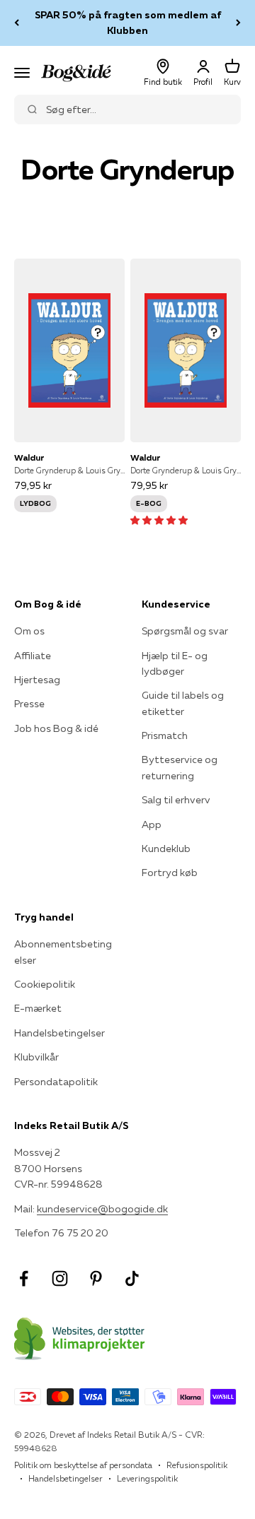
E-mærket (38, 1008)
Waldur (29, 457)
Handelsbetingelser (59, 1033)
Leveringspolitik (147, 1478)
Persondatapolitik (56, 1081)
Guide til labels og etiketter (183, 703)
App (152, 824)
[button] (159, 520)
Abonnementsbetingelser (63, 952)
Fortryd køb (170, 872)
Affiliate (32, 655)
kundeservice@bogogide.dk (102, 1208)
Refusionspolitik (196, 1465)
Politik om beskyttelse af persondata (83, 1465)
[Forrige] (16, 23)
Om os (29, 631)
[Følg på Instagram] (59, 1278)
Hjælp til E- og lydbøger (175, 663)
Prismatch (165, 735)
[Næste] (238, 23)
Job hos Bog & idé (56, 728)
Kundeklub (166, 848)
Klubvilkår (36, 1057)
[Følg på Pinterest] (96, 1278)
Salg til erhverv (176, 799)
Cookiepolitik (44, 984)
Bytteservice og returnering (179, 767)
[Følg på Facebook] (23, 1278)
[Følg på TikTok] (132, 1278)
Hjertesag (37, 679)
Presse (29, 703)
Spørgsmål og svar (185, 631)
